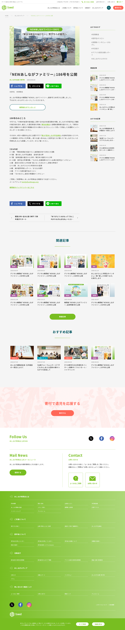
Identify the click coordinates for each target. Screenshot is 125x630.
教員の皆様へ (14, 545)
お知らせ (13, 575)
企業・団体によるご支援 (44, 526)
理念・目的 (40, 503)
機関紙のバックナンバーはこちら (22, 187)
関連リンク (68, 594)
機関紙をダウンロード (27, 107)
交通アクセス (95, 507)
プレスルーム (41, 511)
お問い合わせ (111, 2)
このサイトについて (101, 605)
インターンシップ (16, 511)
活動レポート (41, 575)
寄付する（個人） (15, 526)
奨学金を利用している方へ (45, 541)
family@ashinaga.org (29, 182)
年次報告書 (95, 503)
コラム (13, 579)
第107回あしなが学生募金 (51, 135)
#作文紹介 (95, 48)
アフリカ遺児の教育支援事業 (73, 560)
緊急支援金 (46, 124)
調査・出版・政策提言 (97, 560)
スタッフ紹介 (41, 507)
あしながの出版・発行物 (17, 80)
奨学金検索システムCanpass (46, 545)
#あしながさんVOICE (99, 58)
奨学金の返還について (71, 541)
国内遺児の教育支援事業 (17, 560)
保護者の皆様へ (96, 541)
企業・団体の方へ (100, 2)
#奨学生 (12, 92)
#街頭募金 (19, 92)
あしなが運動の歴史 (16, 507)
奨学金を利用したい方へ (17, 541)
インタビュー (68, 575)
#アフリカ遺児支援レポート (101, 53)
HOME (6, 15)
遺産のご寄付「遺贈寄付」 (71, 526)
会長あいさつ (68, 503)
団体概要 (13, 503)
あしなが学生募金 (96, 526)
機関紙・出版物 (69, 507)
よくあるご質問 (15, 594)
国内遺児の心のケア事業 (44, 560)
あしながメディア (19, 15)
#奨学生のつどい (97, 38)
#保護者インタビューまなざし (101, 43)
